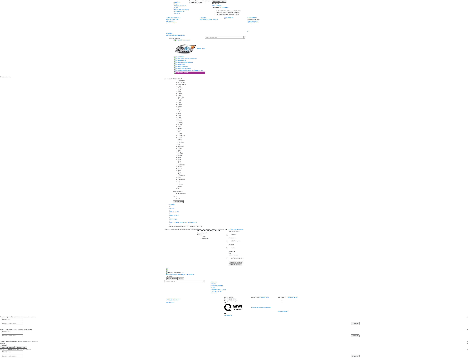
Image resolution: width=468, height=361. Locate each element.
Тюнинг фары (201, 48)
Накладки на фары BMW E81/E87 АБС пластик (180, 274)
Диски (182, 56)
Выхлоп (182, 64)
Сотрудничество (179, 11)
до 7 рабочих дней (236, 258)
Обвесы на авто (185, 40)
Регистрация (225, 7)
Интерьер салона (185, 68)
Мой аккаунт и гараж (219, 1)
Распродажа (185, 72)
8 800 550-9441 (252, 17)
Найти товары (178, 201)
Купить (181, 278)
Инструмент (184, 66)
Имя (354, 318)
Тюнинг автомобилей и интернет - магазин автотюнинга (173, 19)
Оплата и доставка (180, 5)
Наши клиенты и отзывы (181, 9)
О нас (176, 7)
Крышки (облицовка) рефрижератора (191, 70)
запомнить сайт (171, 23)
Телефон (355, 321)
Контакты (177, 13)
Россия (233, 234)
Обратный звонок (252, 21)
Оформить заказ (21, 347)
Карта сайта (228, 315)
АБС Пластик (235, 241)
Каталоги (177, 2)
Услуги (176, 4)
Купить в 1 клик (172, 278)
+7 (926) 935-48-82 (253, 23)
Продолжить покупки (7, 347)
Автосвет (183, 60)
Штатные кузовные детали (188, 58)
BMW (232, 247)
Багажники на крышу (186, 62)
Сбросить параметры (236, 229)
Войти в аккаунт (216, 5)
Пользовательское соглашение (261, 307)
